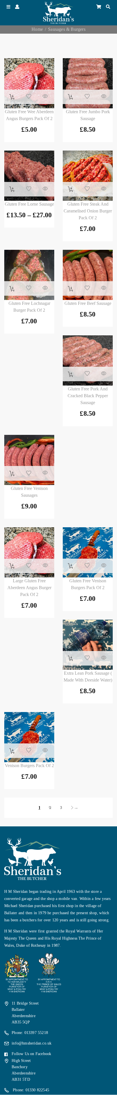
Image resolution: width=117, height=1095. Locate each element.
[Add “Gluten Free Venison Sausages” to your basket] (12, 473)
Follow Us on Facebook (31, 1054)
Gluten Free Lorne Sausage (29, 204)
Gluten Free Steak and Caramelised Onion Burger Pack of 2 (88, 211)
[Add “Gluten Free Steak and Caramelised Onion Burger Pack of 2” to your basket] (70, 189)
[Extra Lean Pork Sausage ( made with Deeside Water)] (88, 645)
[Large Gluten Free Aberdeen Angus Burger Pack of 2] (29, 552)
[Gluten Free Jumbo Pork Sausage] (88, 83)
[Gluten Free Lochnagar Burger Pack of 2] (29, 275)
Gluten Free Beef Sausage (87, 303)
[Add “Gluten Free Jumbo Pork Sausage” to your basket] (70, 97)
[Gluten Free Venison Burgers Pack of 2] (88, 552)
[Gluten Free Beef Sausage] (88, 275)
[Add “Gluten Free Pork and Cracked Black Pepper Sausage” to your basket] (70, 374)
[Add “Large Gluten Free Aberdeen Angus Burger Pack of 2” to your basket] (12, 566)
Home (37, 29)
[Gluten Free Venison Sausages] (29, 460)
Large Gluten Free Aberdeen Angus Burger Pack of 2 (29, 587)
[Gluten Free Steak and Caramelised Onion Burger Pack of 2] (88, 176)
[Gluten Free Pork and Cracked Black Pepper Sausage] (88, 360)
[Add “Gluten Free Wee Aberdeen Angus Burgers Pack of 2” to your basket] (12, 97)
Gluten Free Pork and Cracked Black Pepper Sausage (88, 395)
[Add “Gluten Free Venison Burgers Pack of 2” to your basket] (70, 566)
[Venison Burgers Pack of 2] (29, 737)
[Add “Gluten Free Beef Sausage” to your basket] (70, 289)
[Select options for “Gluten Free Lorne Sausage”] (12, 189)
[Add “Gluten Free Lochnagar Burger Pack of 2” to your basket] (12, 289)
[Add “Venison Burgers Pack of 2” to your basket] (12, 751)
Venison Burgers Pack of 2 (29, 765)
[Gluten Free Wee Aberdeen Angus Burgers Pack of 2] (29, 83)
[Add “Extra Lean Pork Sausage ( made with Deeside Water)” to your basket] (70, 658)
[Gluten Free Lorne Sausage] (29, 176)
